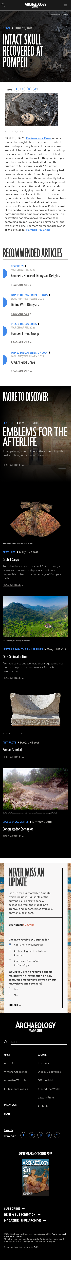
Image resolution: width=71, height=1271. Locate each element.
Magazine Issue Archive (22, 1220)
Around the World (49, 1089)
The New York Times (39, 138)
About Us (10, 1063)
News (6, 28)
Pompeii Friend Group (25, 334)
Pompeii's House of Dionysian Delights (35, 276)
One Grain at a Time (15, 657)
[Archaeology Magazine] (35, 1032)
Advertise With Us (15, 1080)
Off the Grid (45, 1080)
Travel (7, 1114)
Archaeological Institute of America (30, 953)
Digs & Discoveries (49, 1072)
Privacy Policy (10, 1136)
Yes (16, 989)
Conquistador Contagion (18, 829)
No (16, 995)
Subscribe (12, 1208)
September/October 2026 (35, 1154)
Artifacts (43, 1106)
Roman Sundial (12, 750)
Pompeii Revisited (38, 230)
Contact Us (8, 1130)
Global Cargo (11, 560)
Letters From (46, 1097)
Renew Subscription (20, 1214)
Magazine (28, 945)
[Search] (5, 1042)
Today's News (10, 1105)
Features (43, 1063)
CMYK (36, 1247)
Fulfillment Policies (16, 1089)
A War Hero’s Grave (23, 362)
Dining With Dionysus (25, 305)
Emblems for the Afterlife (35, 437)
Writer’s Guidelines (15, 1072)
